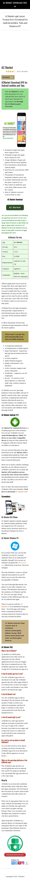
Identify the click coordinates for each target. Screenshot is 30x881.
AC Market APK (21, 492)
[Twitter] (16, 862)
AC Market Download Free (15, 2)
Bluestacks (22, 563)
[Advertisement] (15, 46)
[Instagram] (22, 862)
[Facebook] (13, 862)
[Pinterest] (19, 862)
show (11, 77)
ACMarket (21, 876)
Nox (3, 565)
